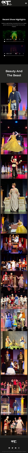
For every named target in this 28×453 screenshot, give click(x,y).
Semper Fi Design (22, 451)
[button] (26, 3)
